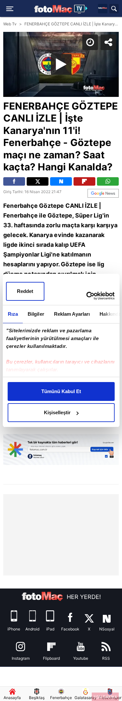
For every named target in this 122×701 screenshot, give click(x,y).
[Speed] (93, 10)
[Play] (61, 350)
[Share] (111, 10)
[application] (61, 350)
